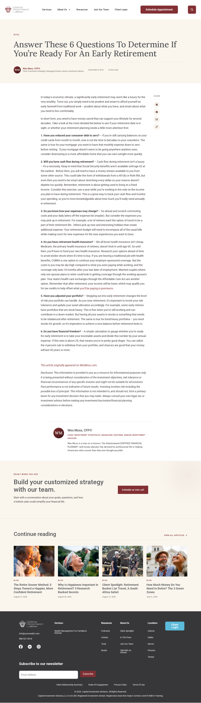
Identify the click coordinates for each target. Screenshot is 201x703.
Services (47, 9)
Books (104, 650)
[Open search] (192, 10)
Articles (104, 637)
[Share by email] (157, 119)
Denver (151, 644)
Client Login (121, 9)
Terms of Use (139, 685)
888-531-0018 (25, 639)
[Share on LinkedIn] (157, 105)
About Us (62, 9)
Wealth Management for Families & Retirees (70, 632)
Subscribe (88, 673)
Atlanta (151, 631)
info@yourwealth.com (29, 633)
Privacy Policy (120, 685)
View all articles (174, 535)
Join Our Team (101, 9)
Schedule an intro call (133, 489)
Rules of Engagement (98, 685)
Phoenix (151, 650)
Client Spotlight (127, 631)
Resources (82, 9)
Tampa (151, 657)
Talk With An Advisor (125, 651)
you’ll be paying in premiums (96, 288)
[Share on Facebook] (157, 112)
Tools (103, 644)
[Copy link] (157, 127)
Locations (152, 623)
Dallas (150, 637)
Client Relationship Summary (69, 685)
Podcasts (105, 631)
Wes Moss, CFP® (31, 68)
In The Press (125, 637)
